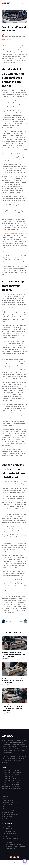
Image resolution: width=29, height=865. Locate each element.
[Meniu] (26, 3)
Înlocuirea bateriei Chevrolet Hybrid (12, 780)
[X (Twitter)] (14, 857)
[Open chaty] (25, 861)
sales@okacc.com (11, 828)
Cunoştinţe (22, 36)
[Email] (14, 862)
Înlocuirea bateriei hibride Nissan (11, 788)
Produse (4, 798)
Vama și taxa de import (8, 810)
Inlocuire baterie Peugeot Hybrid (11, 786)
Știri (17, 36)
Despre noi (5, 796)
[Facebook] (11, 857)
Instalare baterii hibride (8, 800)
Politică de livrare (7, 816)
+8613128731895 (11, 833)
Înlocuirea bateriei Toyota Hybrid (11, 770)
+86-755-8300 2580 (12, 839)
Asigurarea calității (7, 804)
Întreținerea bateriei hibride (10, 802)
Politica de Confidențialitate (10, 814)
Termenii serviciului (7, 812)
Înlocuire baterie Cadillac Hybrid (11, 782)
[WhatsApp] (18, 857)
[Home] (5, 862)
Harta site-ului (6, 819)
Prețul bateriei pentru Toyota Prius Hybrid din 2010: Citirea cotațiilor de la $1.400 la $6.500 (14, 680)
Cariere (4, 808)
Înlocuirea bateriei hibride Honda (11, 772)
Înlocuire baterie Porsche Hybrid (11, 776)
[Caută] (22, 3)
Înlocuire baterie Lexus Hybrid (10, 774)
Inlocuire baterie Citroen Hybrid (11, 784)
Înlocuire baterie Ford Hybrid (10, 778)
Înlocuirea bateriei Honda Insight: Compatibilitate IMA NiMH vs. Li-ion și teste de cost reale (13, 654)
